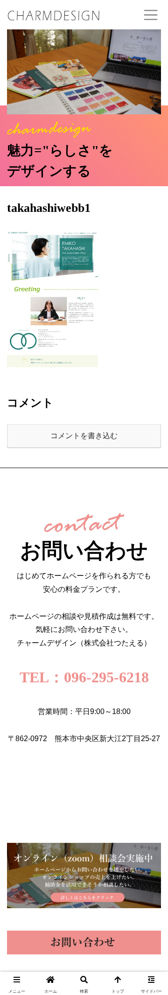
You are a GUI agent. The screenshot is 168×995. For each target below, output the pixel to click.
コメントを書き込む (84, 436)
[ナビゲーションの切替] (150, 15)
